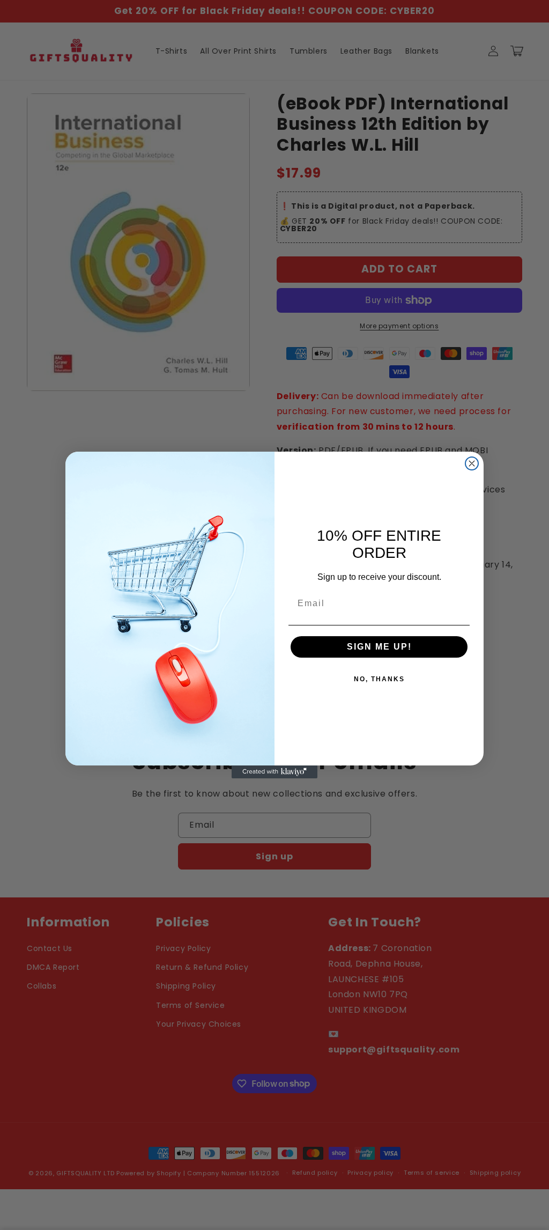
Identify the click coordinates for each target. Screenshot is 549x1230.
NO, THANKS (379, 679)
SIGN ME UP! (379, 646)
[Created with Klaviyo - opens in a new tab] (274, 771)
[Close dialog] (471, 463)
